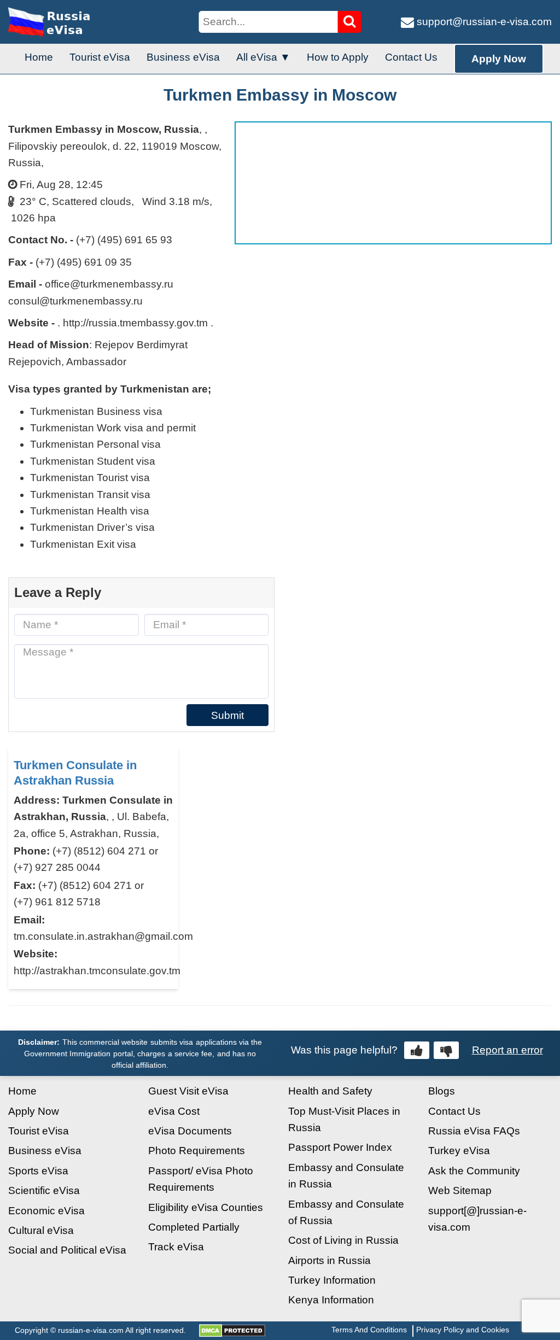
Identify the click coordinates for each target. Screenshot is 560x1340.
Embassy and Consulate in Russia (346, 1176)
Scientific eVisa (44, 1190)
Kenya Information (331, 1300)
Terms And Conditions (369, 1329)
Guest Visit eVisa (188, 1091)
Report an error (507, 1050)
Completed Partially (194, 1227)
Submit (227, 715)
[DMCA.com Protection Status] (232, 1330)
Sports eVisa (38, 1171)
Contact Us (411, 57)
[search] (349, 22)
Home (39, 57)
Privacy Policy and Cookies (462, 1329)
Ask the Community (474, 1171)
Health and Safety (330, 1091)
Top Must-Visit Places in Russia (344, 1119)
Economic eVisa (46, 1210)
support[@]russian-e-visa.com (477, 1219)
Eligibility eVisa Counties (205, 1207)
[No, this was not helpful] (446, 1050)
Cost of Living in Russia (343, 1240)
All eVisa (256, 57)
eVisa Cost (174, 1111)
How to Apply (338, 57)
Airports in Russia (329, 1260)
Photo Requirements (196, 1150)
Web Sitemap (460, 1190)
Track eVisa (176, 1247)
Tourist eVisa (99, 57)
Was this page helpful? (344, 1050)
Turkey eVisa (459, 1150)
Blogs (441, 1091)
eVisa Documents (190, 1131)
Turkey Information (332, 1280)
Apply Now (498, 59)
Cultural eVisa (41, 1230)
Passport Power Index (340, 1147)
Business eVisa (183, 57)
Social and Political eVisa (67, 1250)
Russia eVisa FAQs (474, 1131)
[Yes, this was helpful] (416, 1050)
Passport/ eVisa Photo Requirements (200, 1179)
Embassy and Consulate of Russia (346, 1212)
